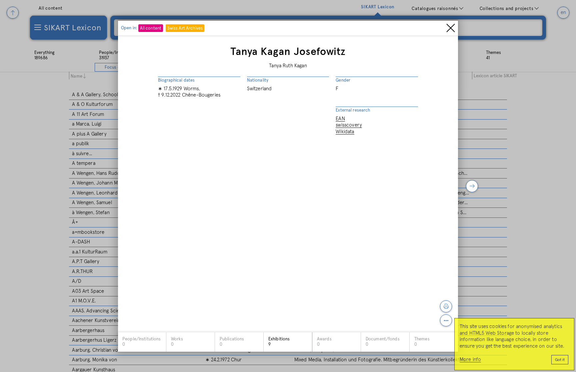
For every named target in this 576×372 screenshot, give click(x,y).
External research (353, 110)
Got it (560, 360)
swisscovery (349, 125)
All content (150, 28)
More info (470, 359)
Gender (343, 80)
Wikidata (345, 131)
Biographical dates (176, 80)
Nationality (257, 80)
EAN (340, 118)
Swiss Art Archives (185, 28)
